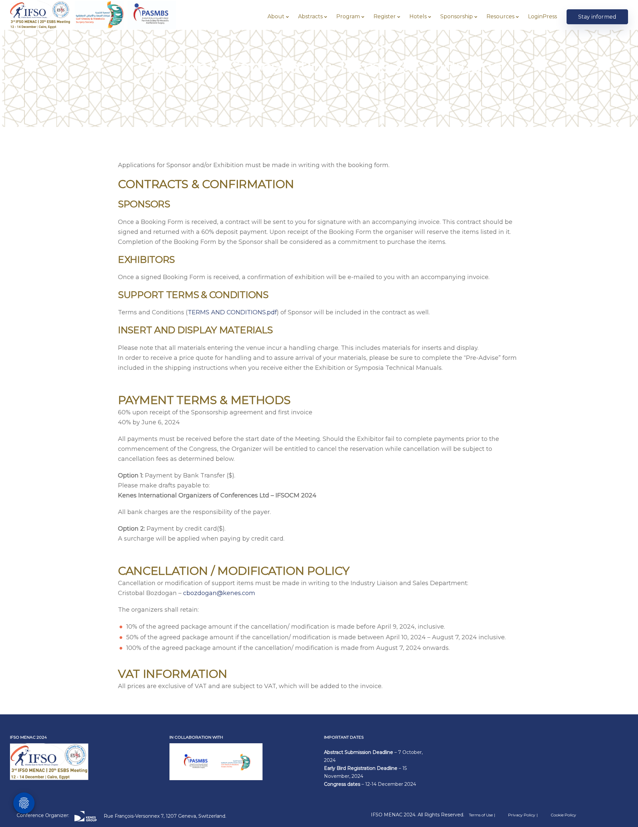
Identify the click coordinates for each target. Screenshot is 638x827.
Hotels (418, 16)
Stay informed (597, 17)
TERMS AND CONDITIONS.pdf (232, 312)
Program (348, 16)
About (275, 16)
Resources (500, 16)
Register (384, 16)
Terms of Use (481, 814)
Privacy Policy (521, 814)
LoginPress (542, 16)
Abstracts (310, 16)
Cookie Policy (563, 814)
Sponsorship (456, 16)
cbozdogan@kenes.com (219, 593)
